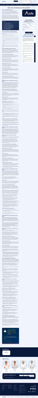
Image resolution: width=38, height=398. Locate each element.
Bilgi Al (29, 32)
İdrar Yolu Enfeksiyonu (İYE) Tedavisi (7, 28)
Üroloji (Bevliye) (14, 369)
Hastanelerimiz (3, 387)
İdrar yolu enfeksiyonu (4, 10)
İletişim (35, 4)
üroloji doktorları (4, 294)
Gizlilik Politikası (15, 389)
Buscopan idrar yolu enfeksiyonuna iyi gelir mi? (28, 46)
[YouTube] (35, 1)
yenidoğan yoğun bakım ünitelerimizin (11, 313)
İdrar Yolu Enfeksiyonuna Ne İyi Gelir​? (7, 24)
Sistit (11, 13)
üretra (7, 11)
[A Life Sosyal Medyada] (35, 388)
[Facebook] (32, 1)
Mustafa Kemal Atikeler (11, 330)
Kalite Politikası (15, 387)
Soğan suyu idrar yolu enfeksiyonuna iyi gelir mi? (28, 51)
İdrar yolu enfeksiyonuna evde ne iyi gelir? (28, 43)
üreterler (3, 11)
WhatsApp (26, 375)
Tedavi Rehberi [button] (30, 4)
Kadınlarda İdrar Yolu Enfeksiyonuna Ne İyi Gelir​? (8, 26)
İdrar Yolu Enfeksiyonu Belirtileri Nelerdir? (8, 23)
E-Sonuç (22, 375)
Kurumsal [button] (7, 4)
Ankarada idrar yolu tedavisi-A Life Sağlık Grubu (28, 61)
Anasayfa (3, 4)
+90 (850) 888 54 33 (33, 386)
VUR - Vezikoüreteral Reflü (10, 303)
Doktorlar (17, 4)
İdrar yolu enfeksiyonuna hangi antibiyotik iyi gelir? (28, 53)
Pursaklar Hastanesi (10, 387)
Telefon (30, 24)
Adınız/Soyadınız (24, 24)
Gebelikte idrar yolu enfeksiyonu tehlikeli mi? (28, 59)
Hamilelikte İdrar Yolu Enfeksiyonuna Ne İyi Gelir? (8, 27)
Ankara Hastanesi (10, 386)
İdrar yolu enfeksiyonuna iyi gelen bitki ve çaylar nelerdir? (27, 56)
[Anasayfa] (3, 1)
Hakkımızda (15, 386)
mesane (5, 11)
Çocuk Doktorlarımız (5, 313)
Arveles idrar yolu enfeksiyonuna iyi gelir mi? (28, 48)
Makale (9, 6)
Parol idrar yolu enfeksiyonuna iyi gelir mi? (28, 36)
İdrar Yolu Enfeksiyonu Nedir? (6, 22)
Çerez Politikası (15, 388)
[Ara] (29, 2)
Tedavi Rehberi (6, 6)
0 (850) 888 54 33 (31, 375)
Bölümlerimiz (21, 4)
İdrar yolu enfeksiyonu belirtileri (5, 32)
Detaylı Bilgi (15, 370)
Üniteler (26, 4)
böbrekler (17, 10)
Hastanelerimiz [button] (12, 4)
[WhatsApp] (31, 1)
